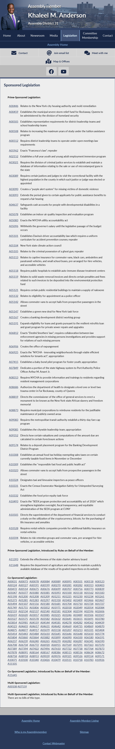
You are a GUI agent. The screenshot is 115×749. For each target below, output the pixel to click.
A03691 (88, 618)
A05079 (45, 630)
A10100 (23, 660)
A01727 (99, 603)
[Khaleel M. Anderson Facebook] (51, 71)
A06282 (67, 641)
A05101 (13, 235)
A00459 (13, 111)
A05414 (12, 633)
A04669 (67, 626)
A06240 (34, 641)
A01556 (34, 603)
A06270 (56, 641)
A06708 (12, 645)
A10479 (56, 660)
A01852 (45, 607)
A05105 (13, 251)
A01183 (99, 592)
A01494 (12, 603)
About (21, 35)
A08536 (78, 652)
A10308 (13, 454)
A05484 (34, 633)
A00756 (78, 589)
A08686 (13, 387)
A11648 (13, 565)
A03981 (23, 622)
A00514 (23, 589)
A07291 (78, 645)
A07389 (12, 648)
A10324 (13, 480)
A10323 (13, 470)
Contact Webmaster (54, 743)
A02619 (12, 615)
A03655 (78, 618)
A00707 (67, 589)
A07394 (23, 648)
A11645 (12, 675)
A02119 (12, 611)
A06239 (23, 641)
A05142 (13, 301)
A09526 (78, 656)
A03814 (12, 622)
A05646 (67, 633)
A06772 (34, 645)
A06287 (78, 641)
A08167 (45, 652)
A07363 (88, 645)
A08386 (56, 652)
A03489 (78, 615)
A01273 (12, 600)
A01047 (12, 592)
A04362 (88, 622)
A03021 (13, 162)
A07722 (67, 648)
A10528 (13, 528)
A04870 (99, 626)
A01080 (34, 592)
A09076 (56, 656)
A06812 (13, 333)
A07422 (34, 648)
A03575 (23, 618)
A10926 (99, 660)
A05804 (12, 637)
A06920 (45, 645)
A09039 (45, 656)
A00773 (88, 589)
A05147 (13, 311)
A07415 (13, 361)
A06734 (23, 645)
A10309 (13, 464)
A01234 (88, 596)
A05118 (13, 270)
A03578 (34, 618)
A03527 (12, 618)
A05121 (13, 290)
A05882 (45, 637)
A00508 (13, 131)
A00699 (56, 589)
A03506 (88, 615)
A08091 (23, 652)
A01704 (67, 603)
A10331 (13, 485)
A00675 (34, 589)
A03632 (56, 618)
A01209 (45, 596)
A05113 (13, 257)
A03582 (45, 618)
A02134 (23, 611)
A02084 (99, 607)
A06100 (78, 637)
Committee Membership (90, 35)
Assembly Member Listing (84, 720)
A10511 (67, 660)
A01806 (34, 607)
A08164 (34, 652)
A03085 (45, 615)
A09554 (88, 656)
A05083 (13, 220)
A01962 (13, 150)
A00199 (45, 585)
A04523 (12, 626)
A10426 (45, 660)
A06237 (12, 641)
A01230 (78, 596)
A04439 (99, 622)
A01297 (45, 600)
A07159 (22, 686)
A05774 (99, 633)
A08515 (67, 652)
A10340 (34, 660)
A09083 (13, 419)
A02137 (34, 611)
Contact (108, 35)
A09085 (13, 429)
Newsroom (37, 35)
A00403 (99, 585)
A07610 (56, 648)
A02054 (88, 607)
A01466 (88, 600)
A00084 (45, 581)
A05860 (23, 637)
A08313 (13, 377)
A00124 (12, 585)
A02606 (99, 611)
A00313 (88, 585)
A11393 (13, 559)
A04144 (45, 622)
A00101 (78, 581)
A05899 (56, 637)
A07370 (99, 645)
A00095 (67, 581)
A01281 (23, 600)
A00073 (23, 581)
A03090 (13, 189)
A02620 (23, 615)
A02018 (67, 607)
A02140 (45, 611)
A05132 (13, 295)
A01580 (45, 603)
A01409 (78, 600)
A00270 (56, 585)
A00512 (13, 140)
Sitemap (84, 732)
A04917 (34, 630)
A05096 (13, 226)
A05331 (88, 630)
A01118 (78, 592)
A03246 (67, 615)
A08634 (88, 652)
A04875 (12, 630)
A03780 (99, 618)
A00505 (13, 121)
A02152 (13, 156)
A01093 (56, 592)
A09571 (99, 656)
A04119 (34, 622)
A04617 (34, 626)
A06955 (56, 645)
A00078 (34, 581)
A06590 (99, 641)
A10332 (13, 495)
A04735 (78, 626)
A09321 (67, 656)
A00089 (56, 581)
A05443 (23, 633)
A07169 (67, 645)
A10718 (78, 660)
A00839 (99, 589)
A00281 (67, 585)
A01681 (56, 603)
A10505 (13, 514)
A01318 (56, 600)
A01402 (67, 600)
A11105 (12, 663)
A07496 (45, 648)
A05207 (67, 630)
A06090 (67, 637)
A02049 (78, 607)
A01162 (88, 592)
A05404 (99, 630)
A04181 (56, 622)
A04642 (56, 626)
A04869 (88, 626)
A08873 (13, 410)
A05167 (13, 317)
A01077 (23, 592)
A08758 (12, 656)
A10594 (13, 537)
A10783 (88, 660)
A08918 (23, 656)
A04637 (13, 204)
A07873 (99, 648)
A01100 (67, 592)
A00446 (13, 106)
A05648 (78, 633)
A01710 (78, 603)
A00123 (99, 581)
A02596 (88, 611)
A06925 (13, 352)
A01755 (23, 607)
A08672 (99, 652)
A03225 (56, 615)
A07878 (12, 652)
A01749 (12, 607)
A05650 (88, 633)
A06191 (99, 637)
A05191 (13, 323)
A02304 (67, 611)
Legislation (70, 35)
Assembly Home (57, 44)
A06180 (88, 637)
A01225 (67, 596)
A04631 (45, 626)
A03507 (99, 615)
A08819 (13, 396)
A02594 (78, 611)
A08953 (34, 656)
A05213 (78, 630)
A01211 (56, 596)
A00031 (12, 581)
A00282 (78, 585)
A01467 (99, 600)
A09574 (13, 445)
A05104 (13, 245)
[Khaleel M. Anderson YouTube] (63, 71)
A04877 (23, 630)
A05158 (56, 630)
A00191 (34, 585)
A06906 (13, 346)
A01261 (99, 596)
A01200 (23, 596)
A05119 (13, 276)
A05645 (56, 633)
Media (54, 35)
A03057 (34, 615)
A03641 (67, 618)
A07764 (88, 648)
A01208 (34, 596)
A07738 (78, 648)
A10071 (12, 660)
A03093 (13, 195)
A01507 (23, 603)
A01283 (34, 600)
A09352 (13, 435)
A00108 (12, 686)
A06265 (45, 641)
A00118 (88, 581)
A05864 (34, 637)
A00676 (45, 589)
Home (7, 35)
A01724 (88, 603)
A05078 (13, 214)
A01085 (45, 592)
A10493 (13, 501)
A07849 (13, 367)
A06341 (88, 641)
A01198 (12, 596)
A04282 (78, 622)
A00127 (23, 585)
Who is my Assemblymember (31, 732)
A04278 (67, 622)
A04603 (23, 626)
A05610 (45, 633)
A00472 (12, 589)
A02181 (56, 611)
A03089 (13, 175)
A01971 (56, 607)
